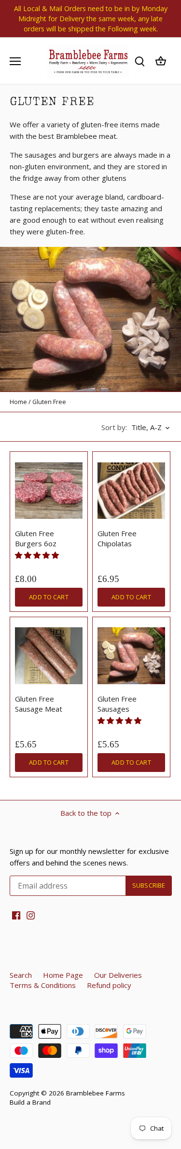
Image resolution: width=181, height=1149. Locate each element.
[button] (38, 555)
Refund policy (109, 985)
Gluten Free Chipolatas (117, 538)
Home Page (63, 975)
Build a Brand (30, 1102)
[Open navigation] (15, 61)
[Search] (139, 61)
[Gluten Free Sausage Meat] (49, 655)
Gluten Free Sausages (117, 704)
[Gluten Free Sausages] (131, 655)
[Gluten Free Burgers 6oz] (49, 490)
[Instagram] (31, 915)
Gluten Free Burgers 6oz (35, 538)
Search (21, 975)
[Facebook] (16, 915)
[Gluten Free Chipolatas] (131, 490)
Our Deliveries (118, 975)
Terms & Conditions (43, 985)
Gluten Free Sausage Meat (38, 704)
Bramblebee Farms (95, 1093)
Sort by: (114, 427)
